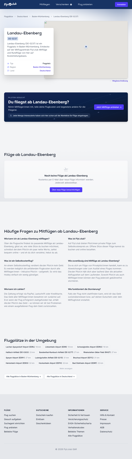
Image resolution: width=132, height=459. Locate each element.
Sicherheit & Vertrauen (79, 415)
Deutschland (22, 16)
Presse (103, 419)
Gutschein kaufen (44, 415)
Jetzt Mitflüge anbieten (109, 107)
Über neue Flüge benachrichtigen (66, 190)
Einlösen (40, 419)
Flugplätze (8, 16)
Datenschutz (106, 431)
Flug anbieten (85, 4)
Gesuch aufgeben (12, 419)
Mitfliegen (45, 4)
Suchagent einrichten (14, 423)
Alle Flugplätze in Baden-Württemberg (23, 376)
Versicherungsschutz (78, 419)
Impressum (105, 423)
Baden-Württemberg (40, 16)
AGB (102, 427)
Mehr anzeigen (66, 368)
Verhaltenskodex (76, 427)
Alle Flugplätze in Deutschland (61, 376)
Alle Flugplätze (75, 435)
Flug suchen (10, 415)
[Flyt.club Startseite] (10, 4)
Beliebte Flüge (11, 431)
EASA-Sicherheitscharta (79, 423)
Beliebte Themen (76, 431)
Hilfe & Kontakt (107, 415)
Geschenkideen (43, 423)
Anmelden (121, 4)
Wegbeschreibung (120, 81)
